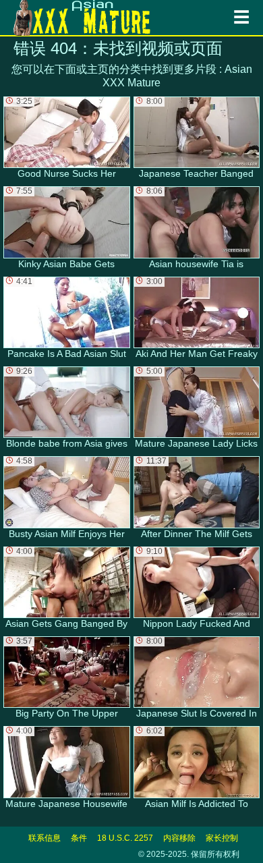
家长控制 (222, 838)
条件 (79, 838)
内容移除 (179, 838)
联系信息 (44, 838)
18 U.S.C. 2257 (125, 838)
